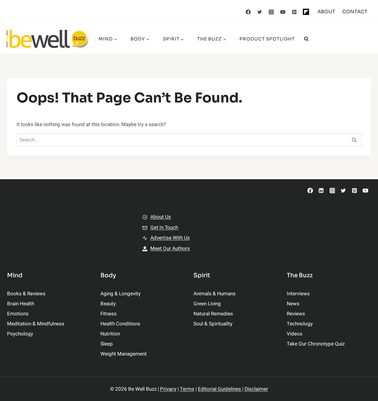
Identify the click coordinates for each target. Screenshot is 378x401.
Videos (294, 334)
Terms (187, 389)
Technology (300, 323)
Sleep (106, 344)
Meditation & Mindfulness (35, 323)
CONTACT (354, 12)
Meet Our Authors (170, 248)
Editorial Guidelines (220, 389)
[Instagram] (271, 12)
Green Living (207, 303)
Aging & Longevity (120, 293)
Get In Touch (164, 227)
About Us (160, 217)
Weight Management (123, 354)
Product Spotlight (267, 39)
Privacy (168, 389)
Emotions (18, 313)
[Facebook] (248, 12)
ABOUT (326, 12)
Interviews (298, 293)
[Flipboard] (306, 12)
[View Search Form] (306, 39)
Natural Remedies (213, 313)
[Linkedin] (321, 190)
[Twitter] (260, 12)
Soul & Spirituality (212, 323)
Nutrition (110, 334)
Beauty (108, 303)
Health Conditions (120, 323)
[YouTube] (283, 12)
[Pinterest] (294, 12)
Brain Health (20, 303)
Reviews (296, 313)
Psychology (20, 334)
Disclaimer (256, 389)
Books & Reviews (26, 293)
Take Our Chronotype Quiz (316, 344)
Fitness (108, 313)
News (293, 303)
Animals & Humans (214, 293)
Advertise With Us (170, 238)
